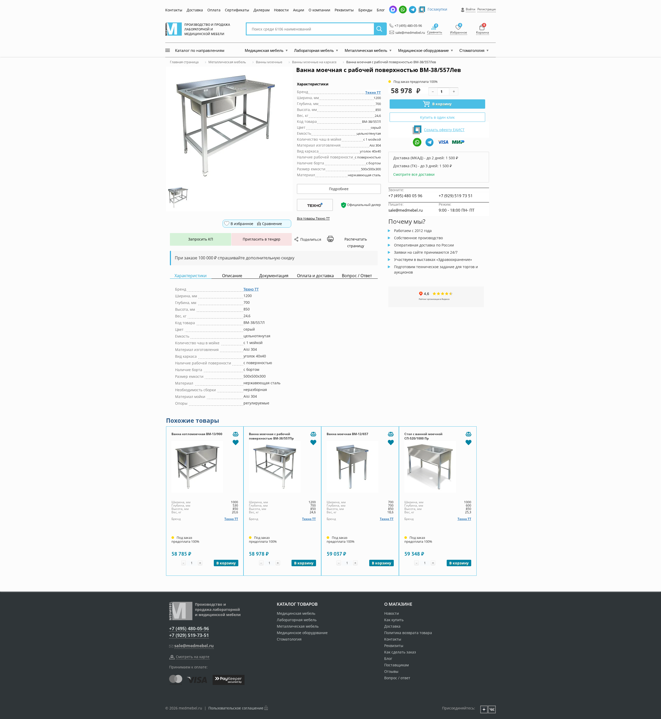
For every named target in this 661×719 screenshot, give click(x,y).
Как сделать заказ (400, 652)
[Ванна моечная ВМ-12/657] (360, 467)
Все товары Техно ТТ (313, 218)
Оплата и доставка (315, 275)
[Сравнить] (235, 434)
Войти (470, 9)
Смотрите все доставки (414, 174)
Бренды (365, 9)
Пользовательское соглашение (235, 708)
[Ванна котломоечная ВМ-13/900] (204, 467)
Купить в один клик (437, 117)
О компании (319, 9)
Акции (298, 9)
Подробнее (339, 188)
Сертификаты (237, 9)
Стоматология (289, 639)
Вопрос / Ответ (357, 275)
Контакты (173, 9)
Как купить (394, 619)
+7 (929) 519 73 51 (456, 195)
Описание (232, 275)
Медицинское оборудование (302, 632)
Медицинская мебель (296, 613)
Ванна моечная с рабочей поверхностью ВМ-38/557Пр (271, 436)
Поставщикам (396, 664)
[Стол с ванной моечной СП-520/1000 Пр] (437, 467)
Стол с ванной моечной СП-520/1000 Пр (423, 436)
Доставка (195, 9)
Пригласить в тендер (261, 239)
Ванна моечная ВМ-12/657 (347, 434)
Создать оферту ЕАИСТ (444, 129)
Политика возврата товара (408, 632)
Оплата (214, 9)
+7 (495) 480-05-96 (407, 25)
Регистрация (487, 9)
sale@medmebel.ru (407, 32)
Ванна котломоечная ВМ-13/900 (196, 434)
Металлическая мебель (298, 626)
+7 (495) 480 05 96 (405, 195)
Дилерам (262, 9)
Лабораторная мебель (297, 619)
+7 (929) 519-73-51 (189, 635)
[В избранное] (235, 442)
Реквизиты (344, 9)
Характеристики (191, 275)
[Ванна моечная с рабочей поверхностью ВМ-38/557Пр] (282, 467)
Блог (381, 9)
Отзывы (391, 671)
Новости (281, 9)
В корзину (442, 103)
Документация (273, 275)
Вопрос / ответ (397, 677)
